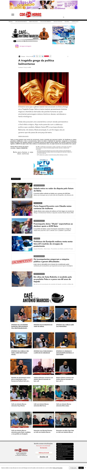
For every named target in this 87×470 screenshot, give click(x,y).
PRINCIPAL (59, 444)
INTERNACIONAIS (61, 458)
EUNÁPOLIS (36, 238)
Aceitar (81, 468)
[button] (45, 22)
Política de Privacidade (57, 468)
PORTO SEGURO (38, 203)
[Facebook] (34, 56)
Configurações (73, 468)
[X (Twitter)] (37, 56)
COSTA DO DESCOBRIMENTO (64, 451)
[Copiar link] (50, 56)
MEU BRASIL (60, 456)
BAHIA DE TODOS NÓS (62, 454)
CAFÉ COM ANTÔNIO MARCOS (64, 446)
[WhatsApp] (40, 56)
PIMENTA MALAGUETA (23, 136)
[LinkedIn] (42, 56)
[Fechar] (85, 468)
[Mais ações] (68, 56)
